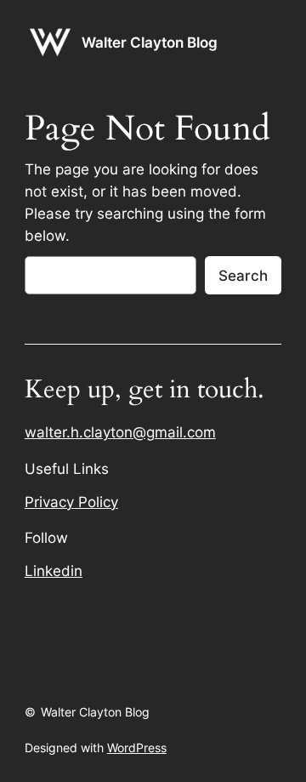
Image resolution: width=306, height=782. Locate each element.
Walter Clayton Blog (150, 42)
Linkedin (53, 570)
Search (243, 275)
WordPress (137, 747)
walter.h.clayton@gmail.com (120, 432)
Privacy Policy (71, 502)
